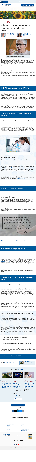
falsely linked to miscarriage (6, 261)
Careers (22, 425)
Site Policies (22, 427)
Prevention (10, 362)
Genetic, (13, 362)
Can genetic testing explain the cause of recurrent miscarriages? (12, 242)
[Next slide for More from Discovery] (34, 380)
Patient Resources (26, 2)
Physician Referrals (15, 2)
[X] (16, 444)
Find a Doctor (3, 9)
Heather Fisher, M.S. (10, 33)
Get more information (9, 167)
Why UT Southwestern (32, 2)
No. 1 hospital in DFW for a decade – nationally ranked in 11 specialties (29, 362)
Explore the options (25, 172)
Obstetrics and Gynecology (10, 34)
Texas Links (22, 426)
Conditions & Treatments (12, 9)
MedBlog (21, 1)
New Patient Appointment (28, 5)
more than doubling (8, 66)
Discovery (6, 362)
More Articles (18, 398)
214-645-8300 (3, 356)
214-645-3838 (19, 407)
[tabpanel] (6, 381)
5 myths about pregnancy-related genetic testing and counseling (19, 182)
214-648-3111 (15, 442)
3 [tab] (19, 395)
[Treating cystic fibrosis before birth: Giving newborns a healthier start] (29, 375)
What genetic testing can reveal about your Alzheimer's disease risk (13, 240)
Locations (21, 9)
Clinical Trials (9, 426)
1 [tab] (16, 395)
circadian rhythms (10, 341)
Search (33, 9)
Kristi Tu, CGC (25, 33)
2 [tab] (18, 395)
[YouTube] (18, 444)
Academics (27, 9)
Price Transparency (24, 430)
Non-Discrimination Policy (25, 429)
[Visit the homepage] (7, 4)
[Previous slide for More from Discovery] (1, 380)
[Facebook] (14, 444)
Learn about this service (21, 178)
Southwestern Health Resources (19, 448)
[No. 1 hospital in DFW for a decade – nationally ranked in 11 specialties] (7, 375)
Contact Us (8, 429)
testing (2, 363)
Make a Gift (22, 424)
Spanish (1, 1)
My (10, 2)
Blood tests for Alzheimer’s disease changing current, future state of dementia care (17, 386)
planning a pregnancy (12, 176)
